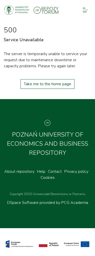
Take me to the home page (47, 84)
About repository (19, 171)
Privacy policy (76, 171)
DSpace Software (23, 202)
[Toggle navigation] (85, 10)
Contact (55, 171)
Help (41, 171)
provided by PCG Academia (64, 202)
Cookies (48, 177)
